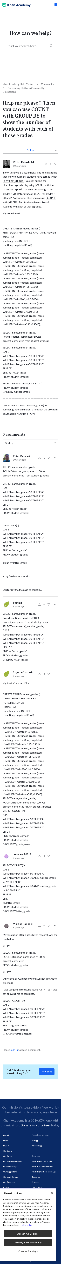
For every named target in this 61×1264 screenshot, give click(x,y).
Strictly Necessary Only (27, 1242)
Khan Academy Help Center (18, 84)
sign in (14, 1049)
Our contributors (10, 1177)
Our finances (9, 1182)
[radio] (46, 164)
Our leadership (9, 1166)
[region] (28, 1224)
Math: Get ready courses (42, 1166)
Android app (37, 1145)
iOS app (35, 1140)
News (5, 1140)
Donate (25, 1125)
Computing (36, 1187)
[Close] (52, 1193)
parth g (17, 602)
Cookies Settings (28, 1251)
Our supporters (10, 1171)
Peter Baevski (21, 455)
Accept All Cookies (28, 1233)
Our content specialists (13, 1161)
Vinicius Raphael (23, 923)
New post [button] (46, 1071)
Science (35, 1182)
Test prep (36, 1177)
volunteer (43, 1125)
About (6, 1135)
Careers (6, 1187)
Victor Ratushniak (24, 162)
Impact (6, 1145)
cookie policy (26, 1225)
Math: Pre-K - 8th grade (42, 1161)
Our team (7, 1151)
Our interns (8, 1156)
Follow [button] (30, 150)
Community (47, 84)
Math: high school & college (44, 1171)
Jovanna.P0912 (22, 854)
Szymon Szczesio (23, 672)
